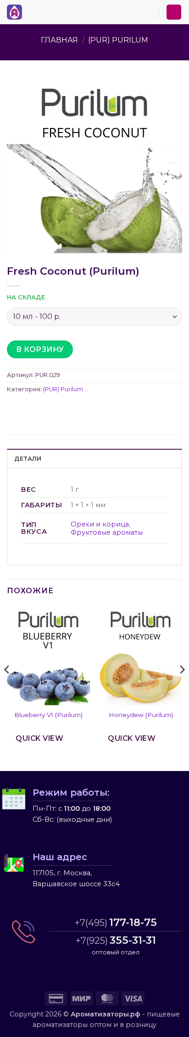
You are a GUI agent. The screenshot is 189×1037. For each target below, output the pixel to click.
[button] (31, 10)
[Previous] (7, 688)
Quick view (39, 738)
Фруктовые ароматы (107, 532)
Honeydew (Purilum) (141, 714)
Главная (59, 40)
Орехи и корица (100, 524)
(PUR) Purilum (118, 40)
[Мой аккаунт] (174, 12)
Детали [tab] (28, 458)
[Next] (181, 688)
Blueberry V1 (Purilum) (48, 714)
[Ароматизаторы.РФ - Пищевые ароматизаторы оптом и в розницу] (17, 12)
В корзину (40, 349)
